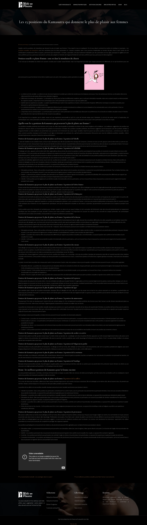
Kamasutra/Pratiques (80, 4)
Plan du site (73, 524)
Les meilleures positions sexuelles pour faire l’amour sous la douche (95, 477)
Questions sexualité (65, 4)
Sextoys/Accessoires (95, 4)
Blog (125, 4)
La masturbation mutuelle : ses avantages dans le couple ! (36, 477)
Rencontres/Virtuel (110, 4)
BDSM (120, 4)
